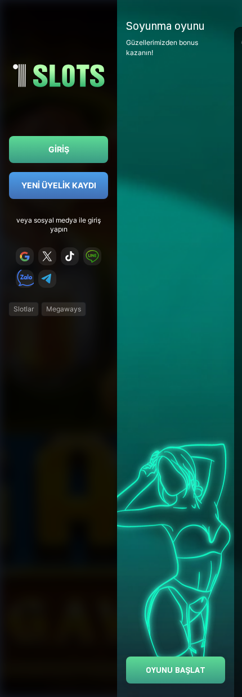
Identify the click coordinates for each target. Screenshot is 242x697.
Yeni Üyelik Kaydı (58, 185)
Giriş (58, 149)
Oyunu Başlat (175, 670)
